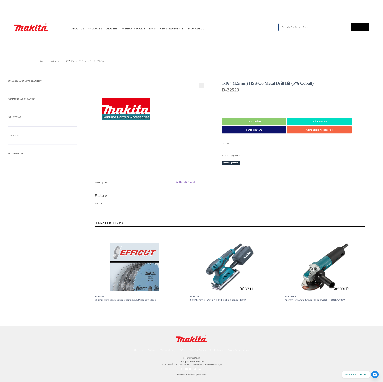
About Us (78, 28)
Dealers (112, 28)
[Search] (360, 27)
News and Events (172, 28)
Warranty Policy (133, 28)
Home (41, 61)
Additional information (187, 182)
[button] (201, 85)
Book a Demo (195, 28)
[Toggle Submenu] (42, 82)
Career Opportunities (238, 350)
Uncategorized (55, 61)
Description (101, 182)
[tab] (131, 182)
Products (95, 28)
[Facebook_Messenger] (375, 374)
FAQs (152, 28)
